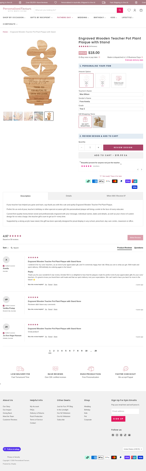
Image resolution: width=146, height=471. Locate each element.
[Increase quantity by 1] (98, 147)
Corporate (88, 420)
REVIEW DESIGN (123, 147)
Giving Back (7, 413)
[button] (111, 46)
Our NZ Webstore (63, 413)
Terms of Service (36, 420)
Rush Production (36, 416)
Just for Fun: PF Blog (65, 406)
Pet (85, 416)
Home (5, 32)
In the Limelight (62, 410)
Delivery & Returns (37, 413)
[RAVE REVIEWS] (55, 372)
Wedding (87, 406)
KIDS (113, 17)
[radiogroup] (111, 81)
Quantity (82, 142)
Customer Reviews (10, 420)
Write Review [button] (135, 238)
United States (132, 449)
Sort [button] (5, 248)
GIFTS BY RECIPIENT (40, 17)
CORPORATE (9, 24)
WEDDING (83, 17)
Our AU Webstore (63, 416)
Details (69, 196)
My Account (34, 406)
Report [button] (50, 284)
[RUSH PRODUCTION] (90, 372)
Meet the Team (8, 416)
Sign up (118, 418)
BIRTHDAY (99, 17)
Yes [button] (46, 284)
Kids (85, 413)
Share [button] (55, 284)
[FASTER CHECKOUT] (125, 372)
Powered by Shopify (9, 464)
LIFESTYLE (127, 17)
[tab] (7, 116)
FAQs (32, 410)
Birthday (87, 410)
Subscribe (61, 420)
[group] (15, 236)
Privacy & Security (13, 457)
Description (26, 196)
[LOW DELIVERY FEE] (20, 372)
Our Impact (7, 410)
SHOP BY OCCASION (13, 17)
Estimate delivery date (134, 60)
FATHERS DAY (64, 17)
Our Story (6, 406)
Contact (33, 423)
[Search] (120, 10)
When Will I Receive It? (116, 196)
